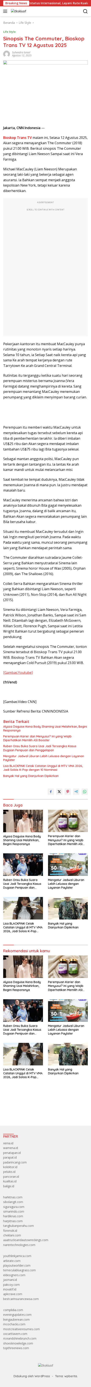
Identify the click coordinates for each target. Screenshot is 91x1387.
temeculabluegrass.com (19, 1270)
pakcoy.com (11, 1285)
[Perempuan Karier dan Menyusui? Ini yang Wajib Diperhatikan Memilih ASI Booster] (68, 821)
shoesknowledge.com (18, 1343)
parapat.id (10, 1157)
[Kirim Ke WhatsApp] (84, 791)
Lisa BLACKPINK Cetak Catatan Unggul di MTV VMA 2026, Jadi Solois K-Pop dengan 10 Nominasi (43, 768)
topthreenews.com (16, 1348)
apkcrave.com (12, 1294)
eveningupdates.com (17, 1315)
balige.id (8, 1186)
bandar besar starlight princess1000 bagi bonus (35, 1113)
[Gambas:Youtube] (18, 672)
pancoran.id (11, 1177)
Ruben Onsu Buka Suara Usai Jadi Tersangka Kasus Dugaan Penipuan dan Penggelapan (39, 748)
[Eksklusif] (18, 11)
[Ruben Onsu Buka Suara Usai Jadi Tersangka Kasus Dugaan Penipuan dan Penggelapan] (23, 864)
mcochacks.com (14, 1324)
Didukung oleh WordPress (32, 1376)
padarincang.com (15, 1162)
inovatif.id (9, 1289)
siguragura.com (13, 1207)
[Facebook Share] (51, 791)
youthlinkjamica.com (17, 1256)
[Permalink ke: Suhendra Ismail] (6, 54)
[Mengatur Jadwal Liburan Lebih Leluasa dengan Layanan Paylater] (68, 864)
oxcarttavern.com (15, 1334)
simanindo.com (13, 1211)
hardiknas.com (13, 1216)
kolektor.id (10, 1167)
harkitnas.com (12, 1197)
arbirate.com (12, 1261)
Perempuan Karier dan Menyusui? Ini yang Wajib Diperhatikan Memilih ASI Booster (37, 738)
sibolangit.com (13, 1202)
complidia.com (13, 1310)
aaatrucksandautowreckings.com (25, 1240)
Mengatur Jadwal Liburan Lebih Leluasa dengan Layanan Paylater (43, 758)
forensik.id (10, 1231)
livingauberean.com (16, 1319)
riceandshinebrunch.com (19, 1338)
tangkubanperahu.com (18, 1226)
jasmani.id (10, 1280)
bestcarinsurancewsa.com (21, 1299)
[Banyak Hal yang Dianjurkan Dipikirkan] (68, 908)
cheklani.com (12, 1235)
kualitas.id (10, 1181)
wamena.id (10, 1148)
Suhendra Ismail (21, 52)
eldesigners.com (14, 1275)
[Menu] (6, 11)
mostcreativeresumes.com (21, 1329)
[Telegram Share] (76, 791)
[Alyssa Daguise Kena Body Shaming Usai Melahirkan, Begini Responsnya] (23, 821)
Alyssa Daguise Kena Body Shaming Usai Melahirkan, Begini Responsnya (45, 728)
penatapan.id (12, 1153)
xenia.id (8, 1143)
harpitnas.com (13, 1221)
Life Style (9, 32)
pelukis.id (9, 1172)
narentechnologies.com (19, 1245)
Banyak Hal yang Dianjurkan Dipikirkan (31, 776)
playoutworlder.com (16, 1265)
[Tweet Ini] (59, 791)
